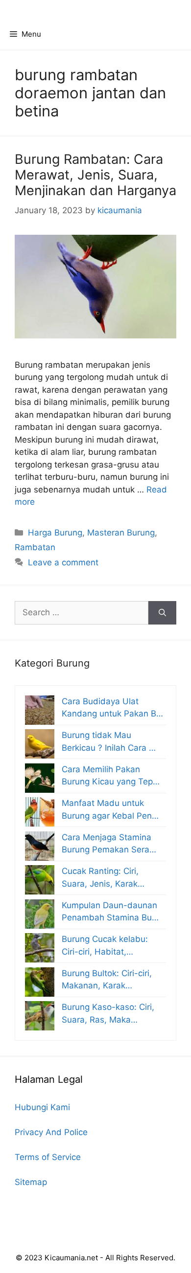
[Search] (162, 613)
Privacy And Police (51, 1132)
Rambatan (35, 547)
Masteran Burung (121, 532)
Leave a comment (63, 562)
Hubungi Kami (42, 1107)
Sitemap (31, 1182)
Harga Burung (55, 532)
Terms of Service (48, 1157)
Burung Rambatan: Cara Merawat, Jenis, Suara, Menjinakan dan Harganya (95, 175)
